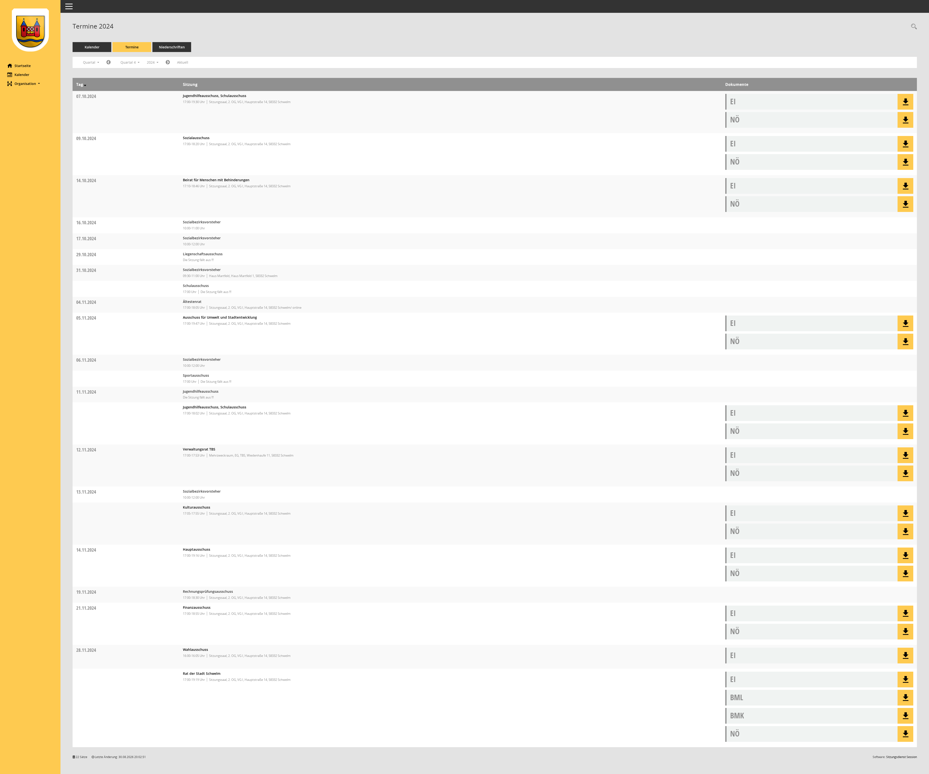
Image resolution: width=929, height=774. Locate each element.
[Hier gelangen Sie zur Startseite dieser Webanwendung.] (30, 30)
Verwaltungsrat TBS (199, 449)
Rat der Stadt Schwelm (201, 673)
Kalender (22, 74)
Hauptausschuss (196, 549)
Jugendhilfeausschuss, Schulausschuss (214, 95)
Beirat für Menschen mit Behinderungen (216, 180)
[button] (30, 83)
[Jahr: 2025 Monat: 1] (167, 62)
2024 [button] (151, 62)
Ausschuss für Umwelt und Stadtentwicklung (220, 317)
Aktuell (182, 62)
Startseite (23, 65)
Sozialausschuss (196, 137)
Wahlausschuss (195, 649)
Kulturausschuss (196, 507)
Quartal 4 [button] (128, 62)
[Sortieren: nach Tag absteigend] (85, 84)
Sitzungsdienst (901, 757)
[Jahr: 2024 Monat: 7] (108, 62)
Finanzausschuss (196, 607)
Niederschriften (172, 47)
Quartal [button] (89, 62)
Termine (132, 47)
